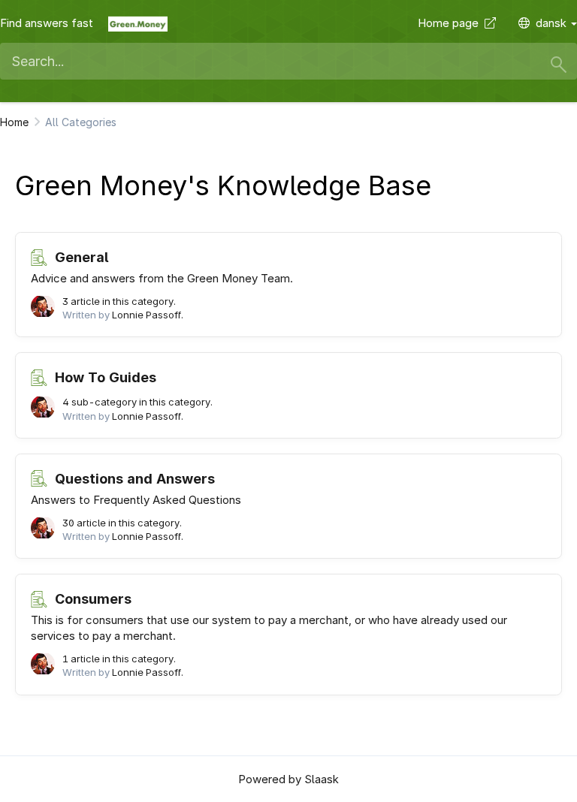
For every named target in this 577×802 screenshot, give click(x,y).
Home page (451, 23)
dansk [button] (552, 23)
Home (14, 122)
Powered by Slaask (288, 779)
